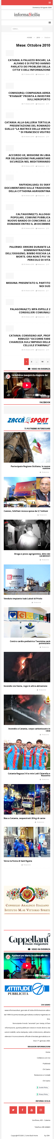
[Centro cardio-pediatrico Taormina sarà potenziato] (27, 622)
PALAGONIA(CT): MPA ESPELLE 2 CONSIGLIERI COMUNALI (30, 310)
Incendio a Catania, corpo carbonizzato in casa (29, 729)
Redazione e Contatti (42, 1075)
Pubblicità (46, 1063)
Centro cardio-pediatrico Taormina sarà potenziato (30, 642)
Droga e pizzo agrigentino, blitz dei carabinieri (32, 555)
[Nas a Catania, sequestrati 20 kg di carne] (27, 799)
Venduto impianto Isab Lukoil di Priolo (23, 598)
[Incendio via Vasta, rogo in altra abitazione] (27, 667)
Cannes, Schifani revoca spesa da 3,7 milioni (26, 511)
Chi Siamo (46, 1069)
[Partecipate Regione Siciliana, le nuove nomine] (27, 447)
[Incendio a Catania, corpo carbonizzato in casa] (27, 710)
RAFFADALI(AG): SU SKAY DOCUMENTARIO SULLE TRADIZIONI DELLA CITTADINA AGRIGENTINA (27, 188)
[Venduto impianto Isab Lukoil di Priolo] (27, 579)
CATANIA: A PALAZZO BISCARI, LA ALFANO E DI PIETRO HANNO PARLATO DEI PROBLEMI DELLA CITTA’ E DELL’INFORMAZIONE (29, 64)
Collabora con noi (43, 1058)
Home (48, 1052)
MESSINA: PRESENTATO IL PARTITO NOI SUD (28, 284)
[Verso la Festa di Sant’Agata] (27, 842)
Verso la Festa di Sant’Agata (18, 861)
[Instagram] (41, 1110)
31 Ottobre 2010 (28, 74)
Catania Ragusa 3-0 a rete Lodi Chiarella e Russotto (29, 774)
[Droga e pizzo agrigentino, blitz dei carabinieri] (27, 535)
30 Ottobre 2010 (28, 136)
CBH (48, 1136)
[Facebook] (22, 1110)
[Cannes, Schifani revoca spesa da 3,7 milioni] (27, 492)
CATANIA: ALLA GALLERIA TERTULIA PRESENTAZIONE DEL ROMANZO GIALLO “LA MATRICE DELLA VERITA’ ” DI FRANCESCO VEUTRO (27, 127)
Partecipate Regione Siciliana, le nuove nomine (30, 467)
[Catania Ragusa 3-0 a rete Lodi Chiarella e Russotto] (27, 754)
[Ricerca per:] (27, 29)
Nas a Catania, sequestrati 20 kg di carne (24, 818)
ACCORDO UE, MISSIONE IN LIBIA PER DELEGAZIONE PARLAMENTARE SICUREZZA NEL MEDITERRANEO (28, 158)
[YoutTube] (31, 1110)
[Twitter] (13, 1110)
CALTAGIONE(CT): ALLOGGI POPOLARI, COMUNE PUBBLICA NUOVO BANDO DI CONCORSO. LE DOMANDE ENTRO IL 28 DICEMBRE (28, 219)
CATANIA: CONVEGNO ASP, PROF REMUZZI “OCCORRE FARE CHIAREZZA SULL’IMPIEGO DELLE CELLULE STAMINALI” (29, 340)
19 (42, 362)
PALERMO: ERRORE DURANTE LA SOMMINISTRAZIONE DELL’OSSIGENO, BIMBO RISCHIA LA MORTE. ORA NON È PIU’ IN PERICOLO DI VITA (27, 253)
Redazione (41, 74)
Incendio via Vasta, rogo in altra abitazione (25, 686)
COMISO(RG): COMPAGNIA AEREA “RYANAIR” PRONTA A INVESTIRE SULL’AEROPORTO (29, 96)
